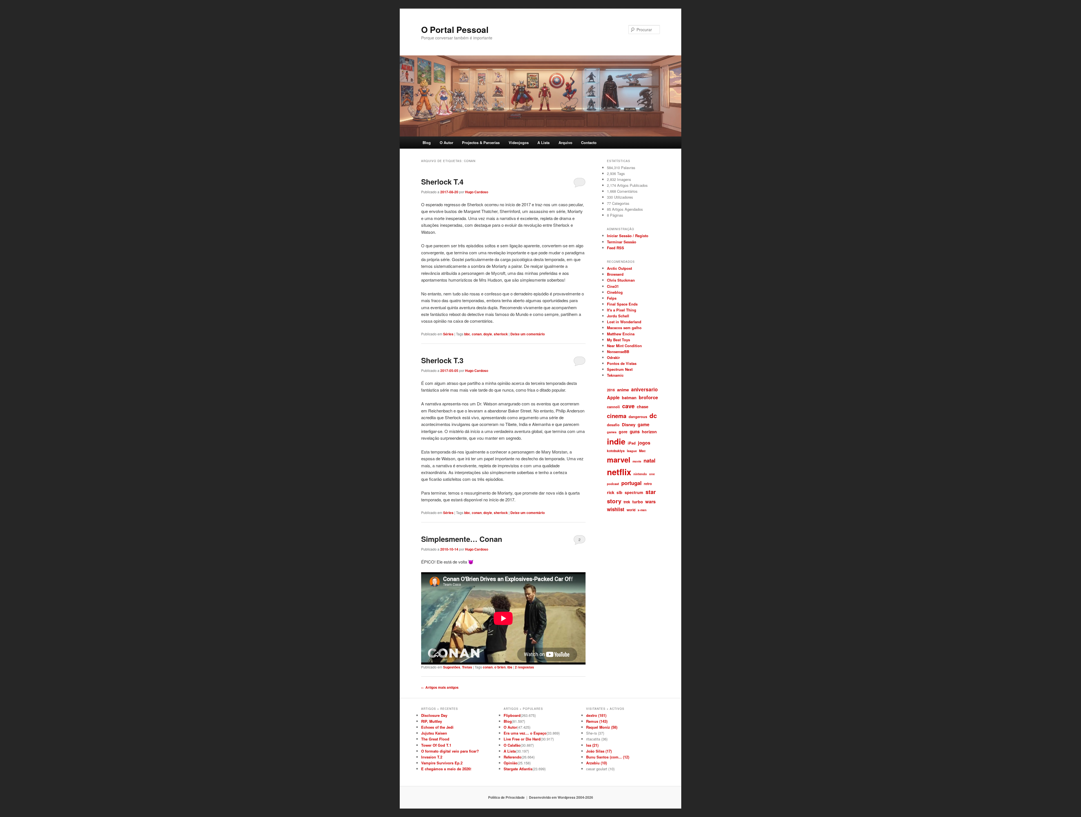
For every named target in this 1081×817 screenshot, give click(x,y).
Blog (427, 142)
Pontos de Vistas (621, 363)
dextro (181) (596, 715)
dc (653, 415)
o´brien (500, 667)
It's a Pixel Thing (621, 310)
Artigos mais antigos (440, 687)
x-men (642, 510)
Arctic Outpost (619, 268)
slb (619, 492)
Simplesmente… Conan (461, 539)
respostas (524, 667)
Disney (628, 424)
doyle (487, 333)
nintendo (640, 474)
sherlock (501, 333)
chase (642, 406)
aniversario (644, 389)
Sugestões (451, 667)
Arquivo (565, 142)
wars (650, 501)
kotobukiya (616, 450)
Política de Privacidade (506, 797)
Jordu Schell (618, 315)
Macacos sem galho (624, 327)
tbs (509, 667)
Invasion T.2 (431, 757)
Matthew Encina (621, 333)
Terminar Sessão (621, 241)
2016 (611, 389)
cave (628, 406)
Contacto (589, 142)
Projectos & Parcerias (481, 142)
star (651, 492)
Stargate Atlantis (518, 768)
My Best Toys (618, 339)
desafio (613, 424)
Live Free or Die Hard (522, 739)
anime (623, 390)
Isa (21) (592, 745)
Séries (448, 333)
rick (610, 492)
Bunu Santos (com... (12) (607, 757)
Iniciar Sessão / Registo (627, 235)
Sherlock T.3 (442, 360)
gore (623, 431)
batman (629, 397)
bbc (467, 333)
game (643, 424)
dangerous (638, 416)
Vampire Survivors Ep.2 (442, 763)
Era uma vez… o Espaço (525, 733)
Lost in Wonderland (624, 321)
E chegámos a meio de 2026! (446, 768)
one (652, 474)
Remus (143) (596, 721)
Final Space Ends (622, 304)
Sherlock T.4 (442, 181)
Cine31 (613, 286)
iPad (632, 443)
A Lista (543, 142)
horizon (649, 431)
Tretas (467, 667)
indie (616, 441)
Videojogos (519, 142)
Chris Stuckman (621, 280)
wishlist (615, 509)
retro (648, 483)
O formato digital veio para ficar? (450, 751)
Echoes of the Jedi (437, 727)
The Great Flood (435, 739)
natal (649, 460)
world (631, 509)
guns (635, 431)
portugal (631, 483)
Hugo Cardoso (476, 191)
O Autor (446, 142)
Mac (642, 450)
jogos (644, 442)
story (614, 501)
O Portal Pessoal (454, 29)
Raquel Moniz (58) (601, 727)
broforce (648, 397)
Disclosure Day (434, 715)
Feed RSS (615, 247)
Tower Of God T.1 (436, 745)
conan (477, 333)
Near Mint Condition (624, 345)
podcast (613, 483)
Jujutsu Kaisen (434, 733)
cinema (616, 416)
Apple (613, 397)
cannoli (613, 406)
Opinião (510, 763)
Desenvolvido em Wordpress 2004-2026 (561, 797)
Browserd (615, 274)
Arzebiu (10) (596, 763)
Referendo (512, 757)
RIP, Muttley (431, 721)
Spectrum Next (620, 369)
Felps (612, 298)
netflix (619, 472)
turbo (637, 501)
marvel (618, 459)
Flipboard (512, 715)
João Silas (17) (599, 751)
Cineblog (615, 292)
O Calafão (512, 745)
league (632, 450)
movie (637, 461)
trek (627, 501)
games (612, 432)
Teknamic (615, 375)
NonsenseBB (618, 351)
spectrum (634, 492)
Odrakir (613, 357)
